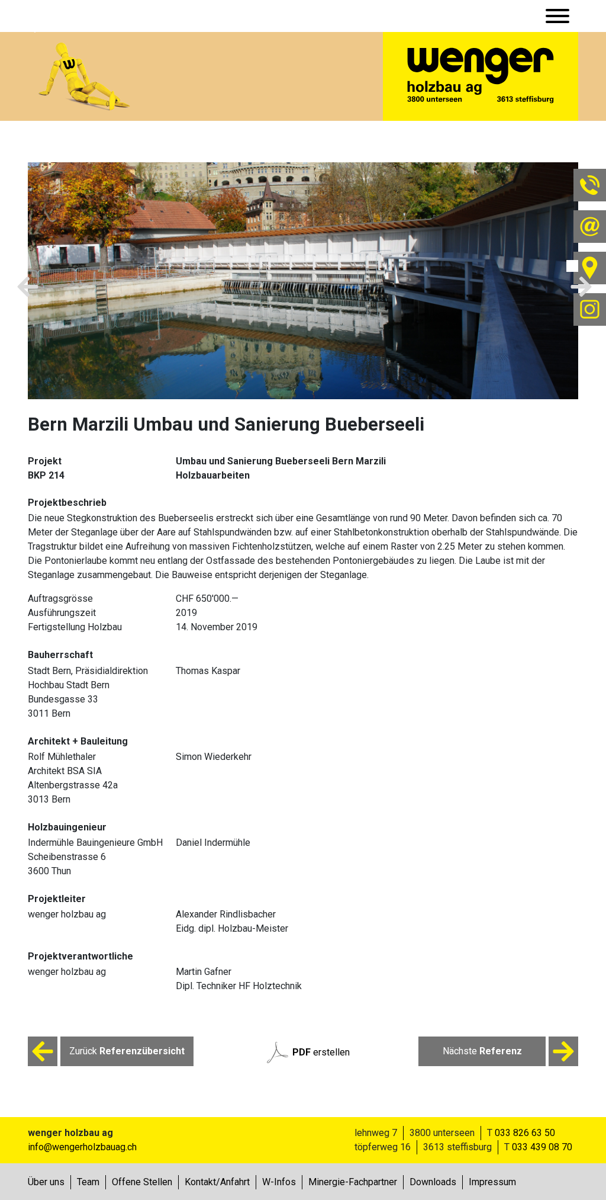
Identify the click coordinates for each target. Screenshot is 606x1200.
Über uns (46, 1182)
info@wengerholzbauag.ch (82, 1147)
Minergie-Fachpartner (352, 1182)
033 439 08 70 (542, 1147)
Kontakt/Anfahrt (217, 1182)
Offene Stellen (142, 1182)
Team (88, 1182)
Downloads (433, 1182)
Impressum (492, 1182)
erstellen (321, 1052)
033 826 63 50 (525, 1132)
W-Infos (279, 1182)
